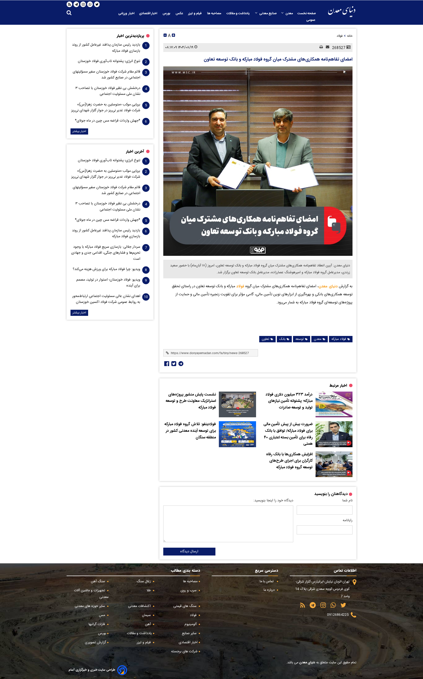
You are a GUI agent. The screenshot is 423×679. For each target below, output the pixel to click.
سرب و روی (189, 590)
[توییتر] (96, 4)
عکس (180, 13)
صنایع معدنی (268, 13)
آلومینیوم (191, 624)
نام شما (347, 501)
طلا (149, 590)
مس (102, 615)
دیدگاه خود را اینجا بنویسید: (273, 501)
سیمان (147, 615)
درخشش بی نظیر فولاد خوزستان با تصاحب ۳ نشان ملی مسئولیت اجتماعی (107, 91)
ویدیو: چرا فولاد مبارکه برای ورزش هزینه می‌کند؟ (106, 269)
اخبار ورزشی (126, 13)
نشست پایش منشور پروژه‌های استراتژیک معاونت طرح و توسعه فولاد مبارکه (191, 401)
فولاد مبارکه (338, 339)
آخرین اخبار (135, 151)
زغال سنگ (144, 581)
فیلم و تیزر (195, 13)
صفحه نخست (306, 13)
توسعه (299, 339)
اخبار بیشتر (79, 131)
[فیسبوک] (166, 363)
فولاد (239, 286)
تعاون (265, 339)
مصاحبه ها (214, 13)
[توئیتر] (173, 363)
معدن (289, 13)
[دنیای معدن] (341, 12)
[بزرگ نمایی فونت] (173, 36)
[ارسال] (326, 47)
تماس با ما (267, 581)
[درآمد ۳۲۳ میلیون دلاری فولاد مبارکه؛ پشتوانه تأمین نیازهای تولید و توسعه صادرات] (334, 405)
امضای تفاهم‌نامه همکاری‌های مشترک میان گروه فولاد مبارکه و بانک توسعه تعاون (278, 59)
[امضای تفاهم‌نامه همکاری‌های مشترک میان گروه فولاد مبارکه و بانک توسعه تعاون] (257, 161)
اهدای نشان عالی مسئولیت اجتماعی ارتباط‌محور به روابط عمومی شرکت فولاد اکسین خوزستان (106, 299)
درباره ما (270, 590)
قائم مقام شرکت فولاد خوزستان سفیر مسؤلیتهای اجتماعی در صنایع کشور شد (106, 75)
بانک (282, 339)
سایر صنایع (190, 633)
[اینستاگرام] (83, 4)
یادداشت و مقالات (238, 13)
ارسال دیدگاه (189, 552)
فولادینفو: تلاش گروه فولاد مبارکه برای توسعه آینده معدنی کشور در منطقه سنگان (190, 431)
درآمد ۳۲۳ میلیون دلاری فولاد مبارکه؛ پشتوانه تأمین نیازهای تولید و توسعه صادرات (289, 401)
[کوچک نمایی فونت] (165, 36)
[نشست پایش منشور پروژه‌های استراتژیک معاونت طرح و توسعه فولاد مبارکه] (237, 405)
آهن (148, 624)
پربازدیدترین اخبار (130, 36)
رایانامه (347, 520)
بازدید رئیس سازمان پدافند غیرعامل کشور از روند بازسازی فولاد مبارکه (106, 48)
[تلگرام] (76, 4)
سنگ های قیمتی (185, 606)
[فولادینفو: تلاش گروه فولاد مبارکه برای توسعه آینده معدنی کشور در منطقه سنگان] (237, 434)
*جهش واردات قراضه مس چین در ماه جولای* (107, 121)
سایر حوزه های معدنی (90, 606)
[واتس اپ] (90, 4)
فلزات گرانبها (97, 624)
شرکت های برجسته (184, 651)
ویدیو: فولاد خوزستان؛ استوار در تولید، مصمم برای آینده (108, 283)
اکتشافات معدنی (140, 606)
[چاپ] (320, 47)
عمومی (311, 20)
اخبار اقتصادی (148, 13)
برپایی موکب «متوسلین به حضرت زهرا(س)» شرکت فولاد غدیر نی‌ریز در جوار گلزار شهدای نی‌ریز (105, 107)
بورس (167, 13)
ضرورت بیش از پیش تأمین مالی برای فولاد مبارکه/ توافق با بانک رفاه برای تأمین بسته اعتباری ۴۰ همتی (288, 434)
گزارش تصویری (95, 642)
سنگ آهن (98, 581)
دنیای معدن (328, 286)
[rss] (69, 4)
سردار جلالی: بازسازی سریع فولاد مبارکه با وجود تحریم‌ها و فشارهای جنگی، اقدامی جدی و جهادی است (105, 253)
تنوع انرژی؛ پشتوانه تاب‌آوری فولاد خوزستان (109, 61)
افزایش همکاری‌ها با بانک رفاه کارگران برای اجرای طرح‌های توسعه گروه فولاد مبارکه (289, 461)
